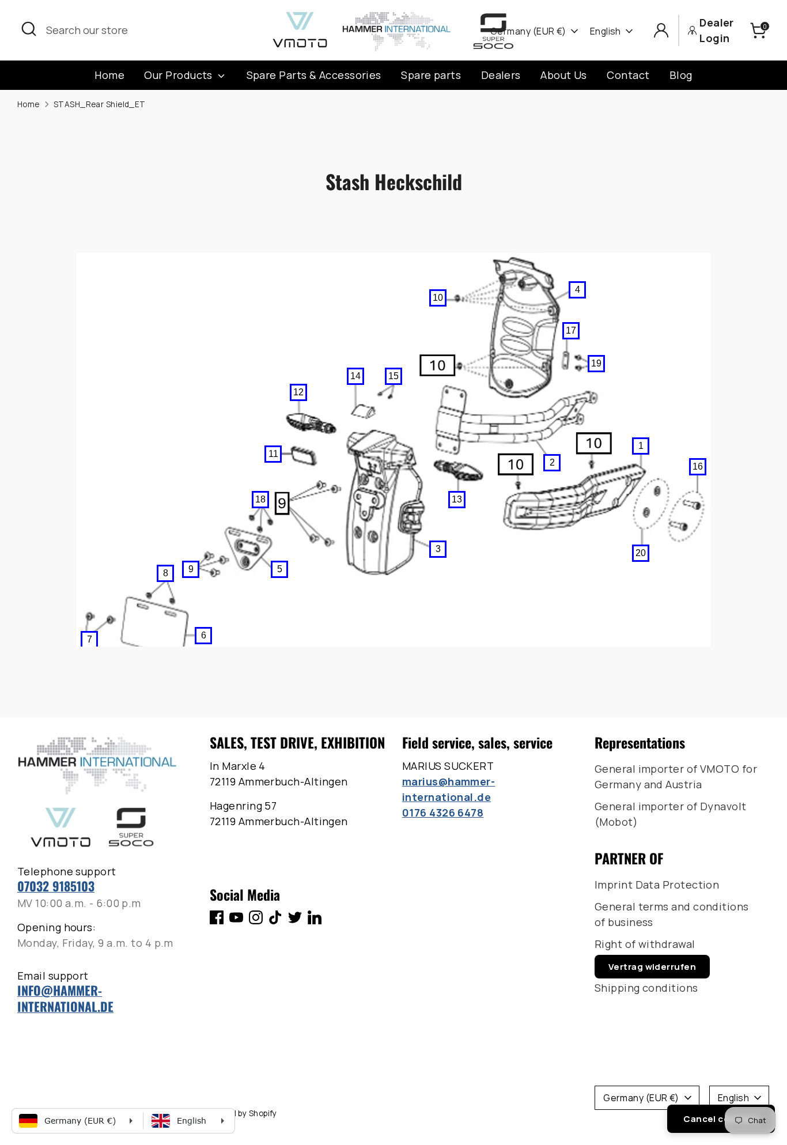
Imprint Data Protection (657, 884)
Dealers (501, 75)
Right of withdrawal (645, 944)
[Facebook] (217, 917)
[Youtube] (236, 917)
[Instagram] (256, 917)
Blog (681, 75)
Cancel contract (721, 1119)
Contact (628, 75)
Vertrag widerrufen (652, 967)
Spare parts (431, 75)
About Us (563, 75)
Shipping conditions (646, 988)
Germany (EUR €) (528, 31)
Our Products (179, 75)
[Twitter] (295, 917)
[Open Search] (28, 28)
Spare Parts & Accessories (314, 75)
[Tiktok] (275, 917)
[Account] (661, 30)
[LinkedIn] (314, 917)
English (605, 31)
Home (109, 75)
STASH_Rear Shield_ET (100, 104)
